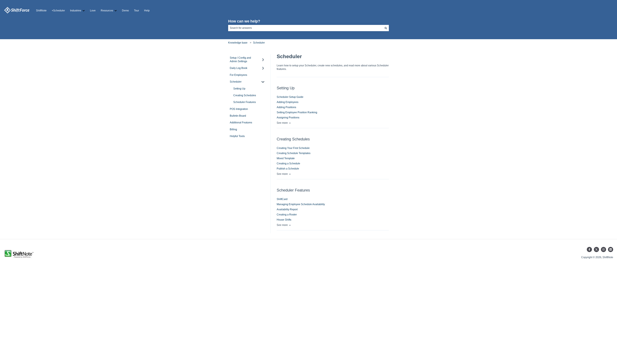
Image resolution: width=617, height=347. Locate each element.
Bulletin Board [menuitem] (238, 115)
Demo (125, 10)
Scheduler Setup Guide (290, 97)
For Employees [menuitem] (238, 75)
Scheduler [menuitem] (235, 81)
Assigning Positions (288, 117)
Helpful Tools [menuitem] (237, 136)
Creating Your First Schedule (293, 148)
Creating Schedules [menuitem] (244, 95)
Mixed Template (286, 158)
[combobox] (305, 28)
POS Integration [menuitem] (239, 109)
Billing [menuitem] (233, 129)
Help (147, 10)
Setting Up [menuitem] (239, 88)
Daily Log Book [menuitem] (238, 68)
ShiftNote (41, 10)
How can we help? (244, 21)
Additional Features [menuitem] (241, 122)
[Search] (386, 28)
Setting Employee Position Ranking (297, 112)
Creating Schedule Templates (293, 153)
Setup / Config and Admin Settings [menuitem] (240, 59)
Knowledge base (237, 42)
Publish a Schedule (288, 168)
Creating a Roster (287, 214)
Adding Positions (286, 107)
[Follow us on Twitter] (596, 249)
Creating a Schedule (288, 163)
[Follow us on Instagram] (603, 249)
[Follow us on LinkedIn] (610, 249)
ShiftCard (282, 199)
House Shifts (284, 219)
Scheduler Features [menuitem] (244, 102)
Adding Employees (287, 102)
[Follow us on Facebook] (589, 249)
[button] (263, 58)
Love (93, 10)
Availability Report (287, 209)
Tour (136, 10)
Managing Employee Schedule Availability (301, 204)
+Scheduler (58, 10)
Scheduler (259, 42)
